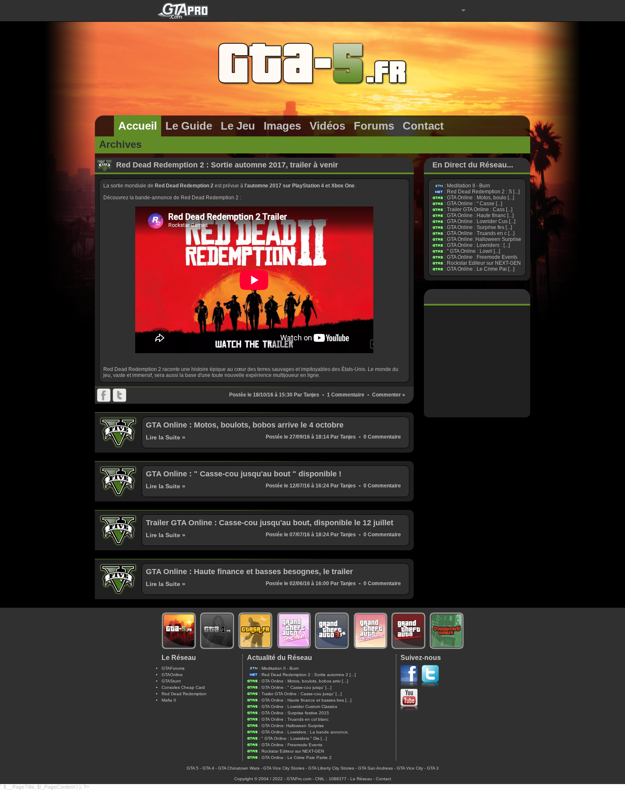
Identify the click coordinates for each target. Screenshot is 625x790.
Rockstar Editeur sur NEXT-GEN (484, 263)
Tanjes (311, 395)
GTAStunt (171, 681)
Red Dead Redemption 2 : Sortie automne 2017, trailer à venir (227, 165)
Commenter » (388, 395)
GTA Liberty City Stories (331, 768)
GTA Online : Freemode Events (482, 257)
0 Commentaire (382, 437)
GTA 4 (208, 768)
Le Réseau (361, 778)
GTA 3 (433, 768)
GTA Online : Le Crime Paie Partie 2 (296, 757)
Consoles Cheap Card (183, 687)
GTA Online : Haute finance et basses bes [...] (306, 700)
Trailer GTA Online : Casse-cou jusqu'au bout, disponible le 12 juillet (269, 522)
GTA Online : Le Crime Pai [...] (480, 269)
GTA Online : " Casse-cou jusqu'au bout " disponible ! (243, 474)
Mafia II (169, 700)
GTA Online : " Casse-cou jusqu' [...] (296, 687)
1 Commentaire (345, 395)
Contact (383, 778)
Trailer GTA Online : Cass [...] (479, 209)
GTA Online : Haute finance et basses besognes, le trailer (249, 571)
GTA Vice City (410, 768)
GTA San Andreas (375, 768)
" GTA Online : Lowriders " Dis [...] (294, 738)
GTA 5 (193, 768)
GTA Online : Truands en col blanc (295, 719)
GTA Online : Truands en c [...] (480, 233)
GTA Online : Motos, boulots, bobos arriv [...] (304, 681)
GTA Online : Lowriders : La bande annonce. (305, 732)
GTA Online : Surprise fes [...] (479, 227)
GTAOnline (172, 674)
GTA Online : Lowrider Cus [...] (481, 221)
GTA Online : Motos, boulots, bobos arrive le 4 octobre (245, 425)
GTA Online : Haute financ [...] (480, 215)
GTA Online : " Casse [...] (474, 204)
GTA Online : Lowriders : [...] (478, 245)
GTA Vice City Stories (283, 768)
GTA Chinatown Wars (238, 768)
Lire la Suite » (165, 437)
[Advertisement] (477, 361)
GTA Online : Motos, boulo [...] (480, 198)
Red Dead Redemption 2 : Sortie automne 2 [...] (308, 674)
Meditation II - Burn (468, 186)
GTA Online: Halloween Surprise (484, 239)
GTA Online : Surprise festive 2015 (295, 713)
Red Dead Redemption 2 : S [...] (483, 192)
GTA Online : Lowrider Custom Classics (299, 706)
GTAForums (173, 668)
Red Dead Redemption (184, 693)
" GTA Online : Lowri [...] (473, 251)
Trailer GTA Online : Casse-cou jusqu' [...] (301, 693)
